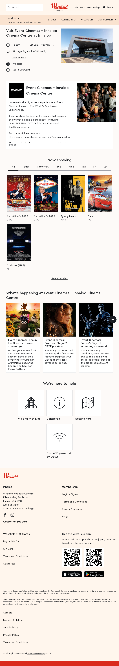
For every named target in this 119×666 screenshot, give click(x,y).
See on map (19, 57)
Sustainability (10, 627)
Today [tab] (25, 166)
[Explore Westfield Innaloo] (59, 7)
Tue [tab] (59, 166)
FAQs (65, 516)
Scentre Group (36, 653)
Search (15, 7)
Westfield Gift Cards (16, 534)
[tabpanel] (59, 226)
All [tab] (13, 166)
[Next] (113, 319)
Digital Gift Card (12, 541)
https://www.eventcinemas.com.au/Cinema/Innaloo (39, 137)
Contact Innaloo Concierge (18, 508)
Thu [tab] (84, 166)
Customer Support (15, 521)
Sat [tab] (105, 166)
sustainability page (30, 604)
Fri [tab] (94, 166)
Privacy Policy (11, 635)
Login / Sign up (70, 494)
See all (12, 144)
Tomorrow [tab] (43, 166)
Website (17, 64)
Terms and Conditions (74, 502)
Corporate (9, 563)
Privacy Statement (73, 509)
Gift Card (8, 549)
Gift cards (79, 7)
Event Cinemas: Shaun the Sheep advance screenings (22, 343)
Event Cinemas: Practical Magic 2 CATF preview (56, 343)
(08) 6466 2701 (11, 505)
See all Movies (59, 278)
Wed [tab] (71, 166)
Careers (7, 612)
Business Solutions (13, 620)
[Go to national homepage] (11, 475)
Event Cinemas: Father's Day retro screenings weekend (94, 343)
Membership (93, 7)
